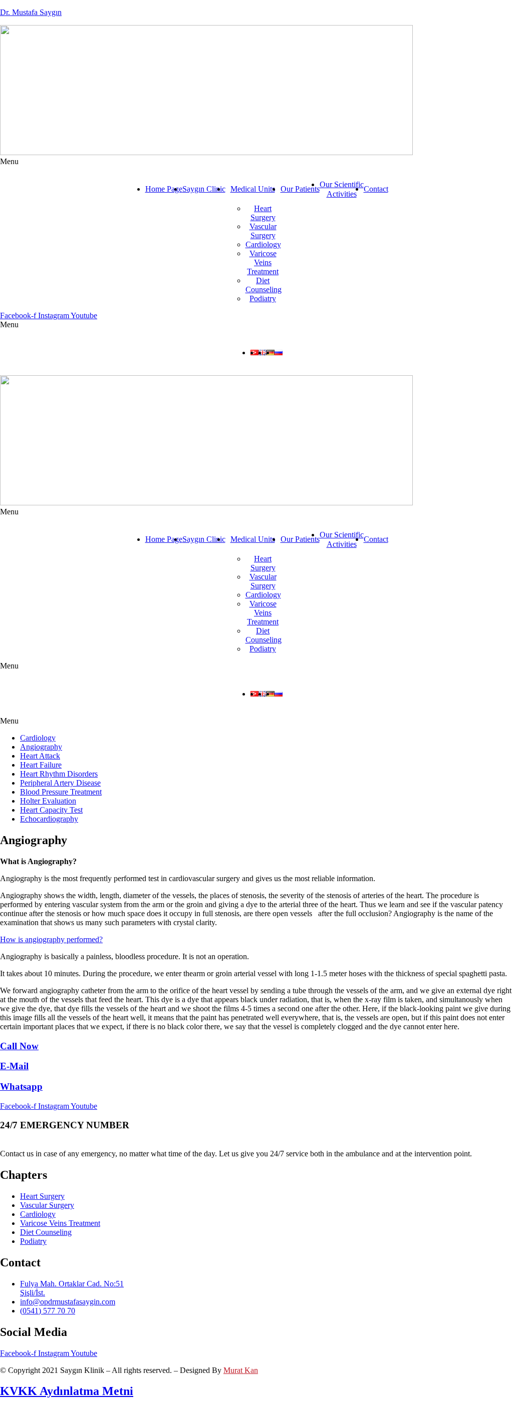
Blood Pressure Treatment (61, 792)
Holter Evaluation (48, 801)
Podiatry (262, 298)
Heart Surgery (263, 213)
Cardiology (263, 244)
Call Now (19, 1046)
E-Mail (14, 1066)
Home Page (163, 189)
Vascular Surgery (263, 231)
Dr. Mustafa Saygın (31, 12)
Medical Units (252, 189)
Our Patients (300, 189)
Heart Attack (40, 756)
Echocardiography (49, 819)
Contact (376, 189)
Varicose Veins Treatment (263, 262)
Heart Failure (41, 765)
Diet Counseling (263, 285)
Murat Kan (240, 1370)
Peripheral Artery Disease (60, 783)
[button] (256, 161)
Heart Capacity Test (51, 810)
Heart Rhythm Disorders (59, 774)
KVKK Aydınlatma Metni (66, 1390)
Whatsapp (21, 1086)
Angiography (41, 747)
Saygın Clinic (203, 189)
